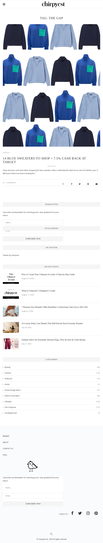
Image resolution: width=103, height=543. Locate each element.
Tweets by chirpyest (11, 255)
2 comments (11, 182)
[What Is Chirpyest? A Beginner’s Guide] (11, 294)
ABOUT (5, 442)
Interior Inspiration (52, 395)
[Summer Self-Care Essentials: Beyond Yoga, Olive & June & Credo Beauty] (11, 343)
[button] (51, 534)
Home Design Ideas (52, 390)
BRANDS (6, 436)
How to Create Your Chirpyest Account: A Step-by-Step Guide (48, 274)
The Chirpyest (52, 407)
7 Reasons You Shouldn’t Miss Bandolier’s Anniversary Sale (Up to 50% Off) (55, 307)
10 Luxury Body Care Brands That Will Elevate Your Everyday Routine (52, 323)
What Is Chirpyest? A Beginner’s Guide (38, 291)
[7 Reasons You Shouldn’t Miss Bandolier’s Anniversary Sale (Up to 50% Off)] (11, 311)
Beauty (52, 367)
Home (52, 384)
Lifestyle (52, 401)
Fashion (6, 152)
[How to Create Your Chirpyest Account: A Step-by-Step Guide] (11, 278)
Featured (52, 378)
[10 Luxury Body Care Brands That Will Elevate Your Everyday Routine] (11, 327)
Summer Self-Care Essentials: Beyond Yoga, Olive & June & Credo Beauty (54, 340)
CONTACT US (8, 448)
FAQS (5, 455)
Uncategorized (52, 413)
